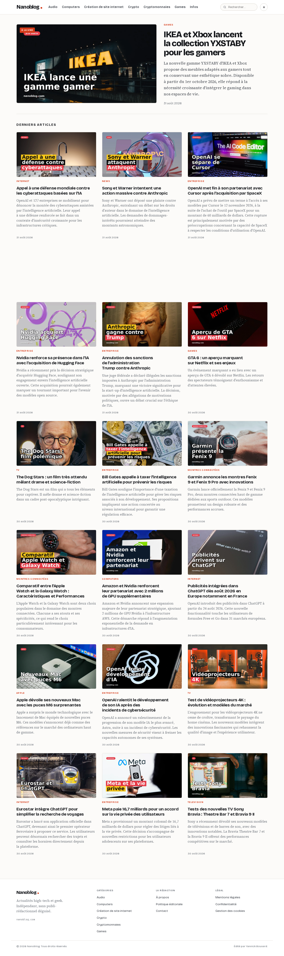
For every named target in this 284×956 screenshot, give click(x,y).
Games (180, 7)
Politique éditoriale (169, 904)
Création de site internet (104, 7)
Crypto (133, 7)
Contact (162, 911)
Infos (194, 7)
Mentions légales (227, 897)
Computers (71, 7)
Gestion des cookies (230, 911)
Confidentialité (226, 904)
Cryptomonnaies (157, 7)
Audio (52, 7)
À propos (162, 897)
